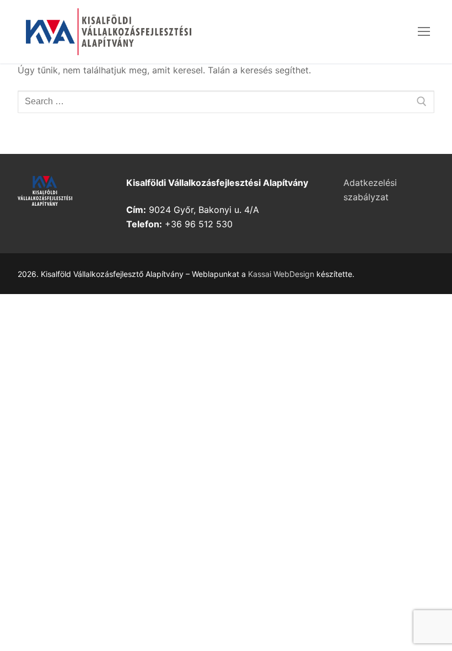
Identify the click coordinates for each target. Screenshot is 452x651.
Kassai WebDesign (281, 274)
